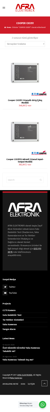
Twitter (12, 287)
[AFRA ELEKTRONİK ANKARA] (25, 8)
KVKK (23, 384)
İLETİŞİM (31, 384)
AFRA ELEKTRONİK (24, 375)
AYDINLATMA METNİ (10, 384)
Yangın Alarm (9, 329)
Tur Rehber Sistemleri (13, 320)
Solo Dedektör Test (12, 315)
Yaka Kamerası (10, 324)
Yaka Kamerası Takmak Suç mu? (18, 359)
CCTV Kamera (9, 310)
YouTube (13, 293)
